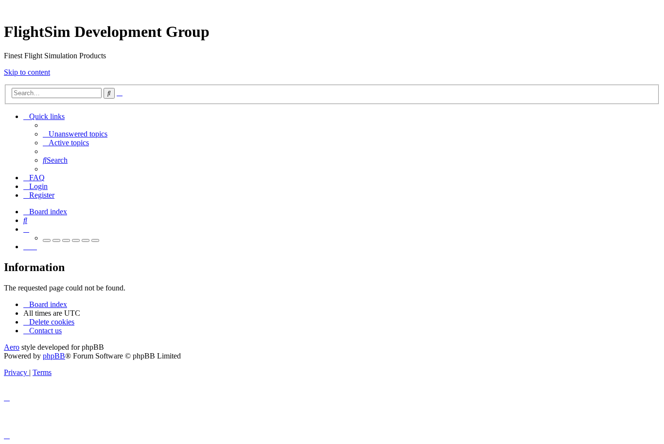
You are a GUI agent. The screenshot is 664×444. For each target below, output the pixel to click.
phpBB (54, 356)
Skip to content (27, 72)
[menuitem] (75, 134)
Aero (11, 347)
